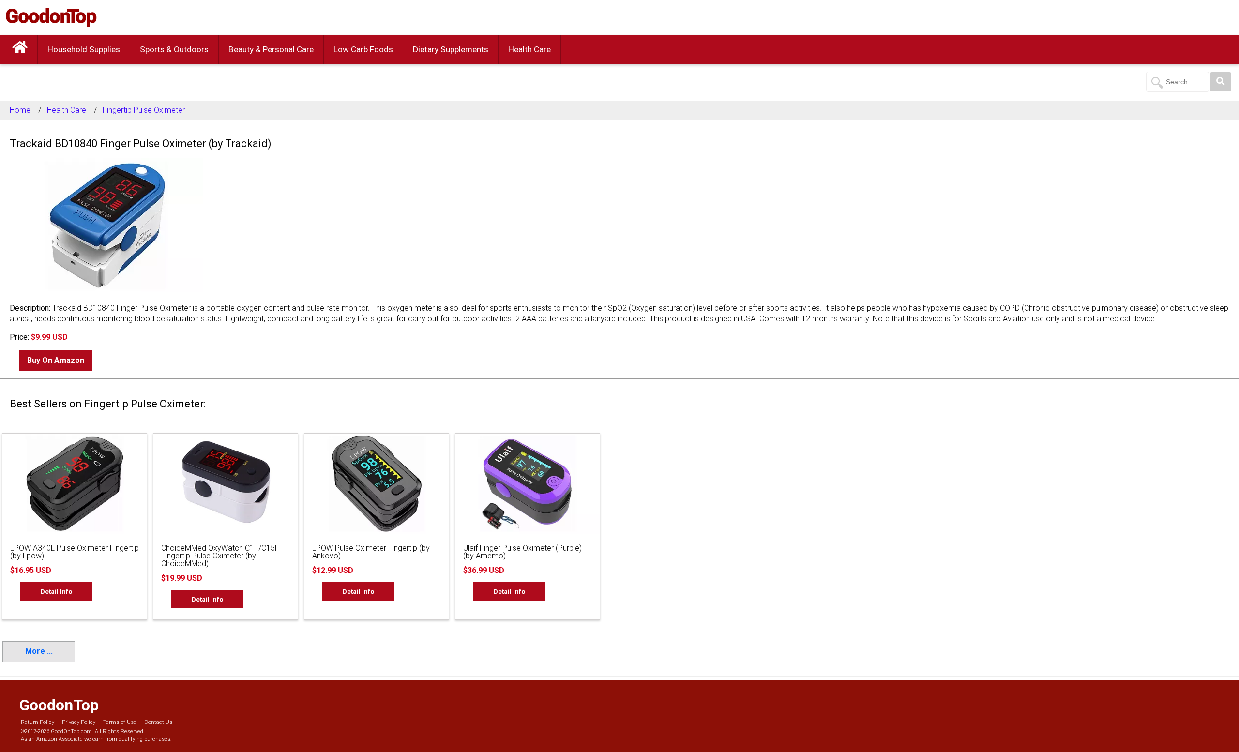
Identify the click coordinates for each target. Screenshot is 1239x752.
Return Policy (37, 722)
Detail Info (56, 591)
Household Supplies (83, 49)
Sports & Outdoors (174, 49)
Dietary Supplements (450, 49)
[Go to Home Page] (19, 49)
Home (20, 110)
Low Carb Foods (363, 49)
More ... (39, 651)
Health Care (529, 49)
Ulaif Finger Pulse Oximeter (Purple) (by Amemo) (522, 551)
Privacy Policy (78, 722)
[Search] (1220, 81)
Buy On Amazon (55, 360)
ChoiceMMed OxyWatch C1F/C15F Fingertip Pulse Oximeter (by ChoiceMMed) (220, 555)
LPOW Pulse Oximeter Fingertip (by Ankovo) (371, 551)
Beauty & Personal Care (271, 49)
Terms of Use (119, 722)
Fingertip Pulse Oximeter (144, 110)
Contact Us (158, 722)
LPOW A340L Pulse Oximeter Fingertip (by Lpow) (74, 551)
